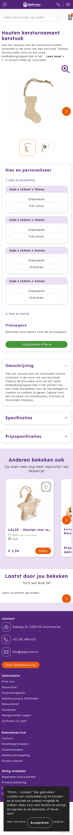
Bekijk (43, 551)
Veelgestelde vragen (16, 715)
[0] (68, 17)
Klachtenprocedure (15, 744)
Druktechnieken (12, 749)
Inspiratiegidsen (13, 692)
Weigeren (58, 821)
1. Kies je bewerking (20, 180)
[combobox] (28, 17)
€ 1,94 (13, 551)
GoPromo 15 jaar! (14, 721)
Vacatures (9, 709)
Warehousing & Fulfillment (20, 698)
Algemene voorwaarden (19, 776)
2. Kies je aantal (17, 313)
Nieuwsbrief (10, 704)
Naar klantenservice (20, 665)
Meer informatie (16, 821)
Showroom (9, 687)
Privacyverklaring (14, 782)
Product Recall (12, 761)
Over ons (8, 681)
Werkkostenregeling (16, 755)
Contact (7, 738)
